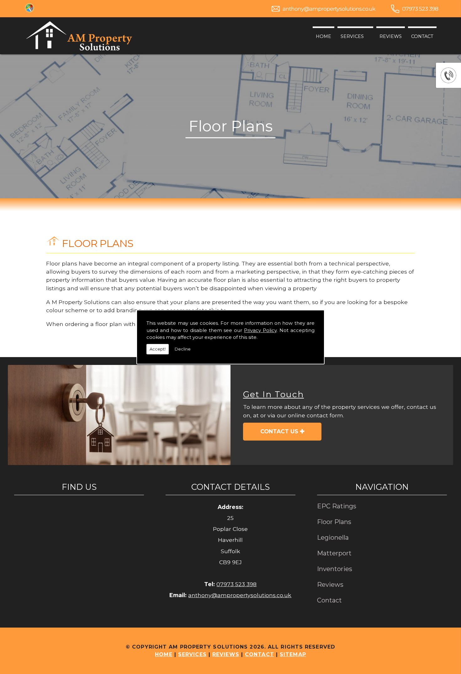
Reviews (390, 36)
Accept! (158, 348)
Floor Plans (334, 522)
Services (352, 36)
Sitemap (293, 654)
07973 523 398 (420, 8)
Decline (183, 348)
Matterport (334, 553)
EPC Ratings (336, 506)
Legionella (333, 537)
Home (323, 36)
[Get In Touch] (119, 415)
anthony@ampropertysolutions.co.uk (329, 8)
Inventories (334, 569)
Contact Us (279, 431)
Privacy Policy (260, 330)
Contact (422, 36)
